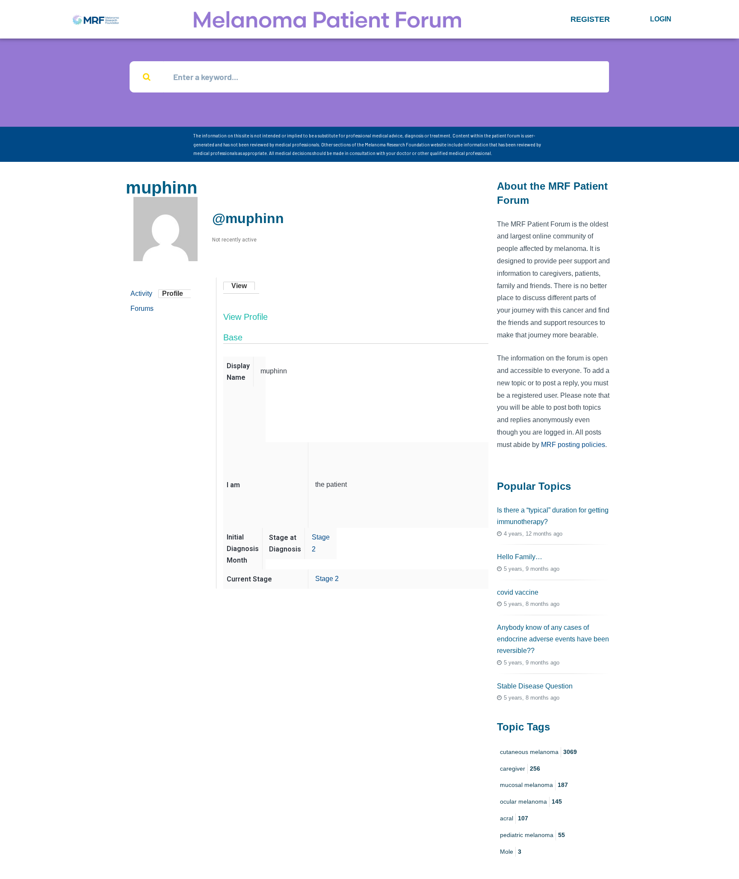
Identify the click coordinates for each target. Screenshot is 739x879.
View (239, 285)
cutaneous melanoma (538, 751)
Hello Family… (519, 556)
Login (660, 19)
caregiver (520, 768)
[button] (590, 19)
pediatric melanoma (532, 834)
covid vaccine (517, 592)
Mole (510, 851)
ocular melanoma (531, 801)
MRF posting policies (573, 444)
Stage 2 (327, 578)
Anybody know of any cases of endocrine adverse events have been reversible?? (553, 639)
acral (514, 818)
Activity (141, 293)
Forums (142, 308)
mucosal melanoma (534, 784)
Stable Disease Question (535, 686)
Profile (172, 293)
